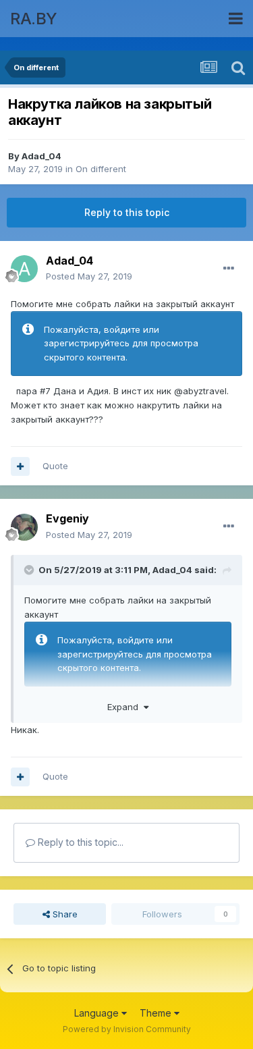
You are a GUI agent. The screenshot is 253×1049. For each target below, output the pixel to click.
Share (64, 914)
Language (97, 1013)
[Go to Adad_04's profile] (24, 268)
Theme (157, 1013)
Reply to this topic (126, 212)
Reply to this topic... (79, 842)
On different (101, 168)
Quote (55, 465)
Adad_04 (41, 156)
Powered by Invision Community (127, 1029)
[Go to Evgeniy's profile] (24, 527)
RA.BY (33, 18)
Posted (89, 276)
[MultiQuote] (20, 466)
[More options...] (228, 269)
